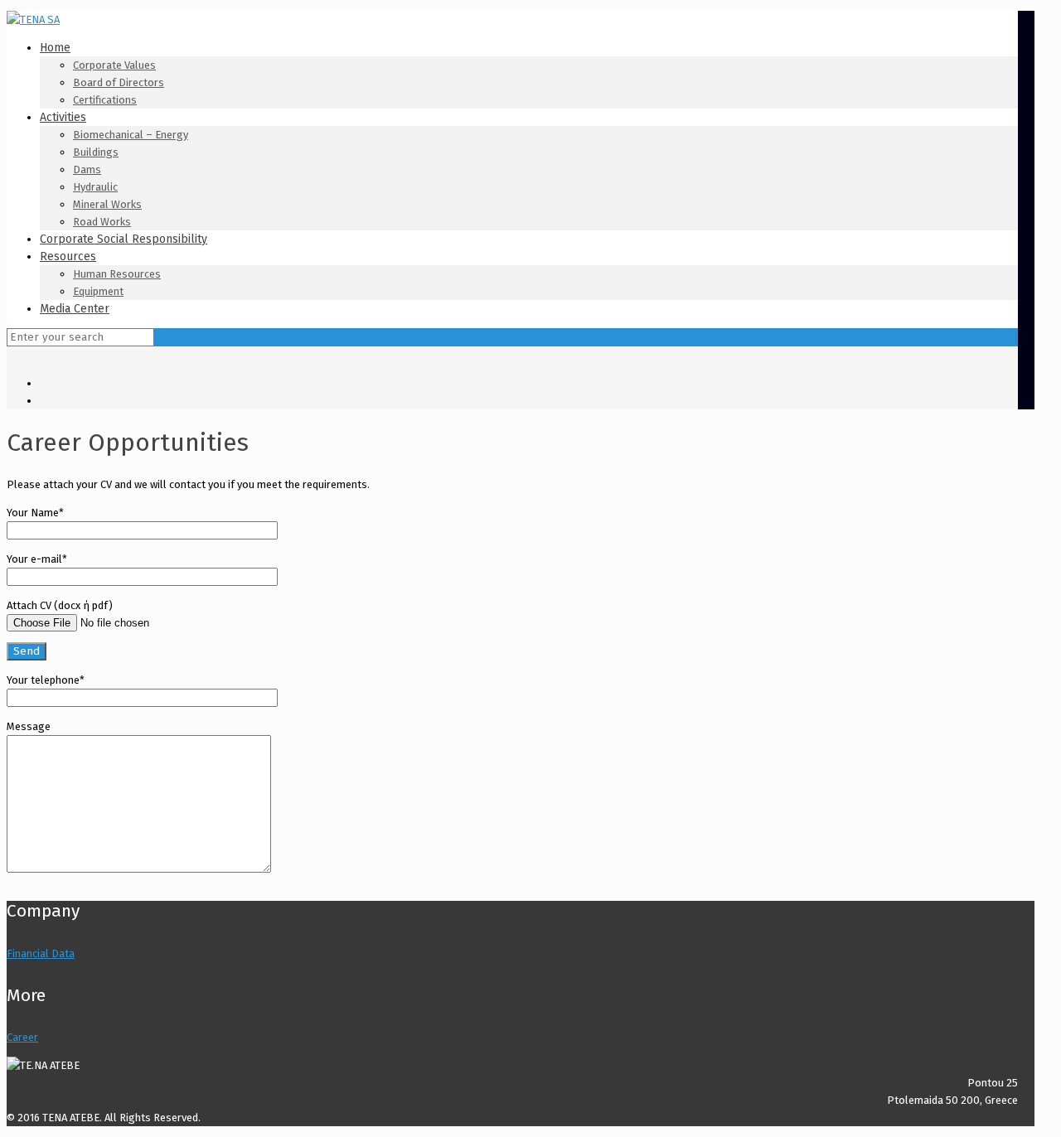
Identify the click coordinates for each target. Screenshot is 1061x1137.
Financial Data (41, 953)
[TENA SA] (33, 19)
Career (22, 1037)
